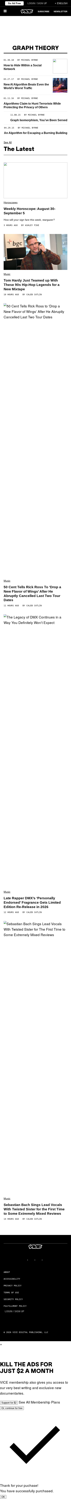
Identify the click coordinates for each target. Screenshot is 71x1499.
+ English (61, 3)
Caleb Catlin (34, 294)
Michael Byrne (29, 60)
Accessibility (12, 1279)
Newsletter (60, 11)
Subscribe (43, 11)
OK (3, 1497)
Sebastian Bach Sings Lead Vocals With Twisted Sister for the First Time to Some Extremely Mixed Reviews (34, 1209)
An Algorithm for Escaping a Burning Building (35, 132)
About (7, 1272)
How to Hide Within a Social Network (23, 67)
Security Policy (13, 1299)
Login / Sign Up (37, 3)
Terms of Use (11, 1292)
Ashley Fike (32, 225)
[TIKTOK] (39, 1260)
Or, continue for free (11, 1408)
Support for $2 (8, 1402)
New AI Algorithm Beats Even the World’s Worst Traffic (26, 86)
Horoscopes (10, 202)
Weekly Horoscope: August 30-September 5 (29, 211)
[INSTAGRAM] (32, 1260)
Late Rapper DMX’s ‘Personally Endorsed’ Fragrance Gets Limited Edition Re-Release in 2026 (32, 902)
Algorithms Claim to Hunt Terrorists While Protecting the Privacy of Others (32, 105)
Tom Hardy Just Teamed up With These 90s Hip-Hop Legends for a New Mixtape (32, 284)
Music (7, 274)
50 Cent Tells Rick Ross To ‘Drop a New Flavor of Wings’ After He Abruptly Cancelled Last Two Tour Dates (32, 593)
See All (8, 142)
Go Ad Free (14, 3)
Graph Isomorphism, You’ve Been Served (38, 120)
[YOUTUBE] (46, 1260)
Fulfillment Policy (15, 1306)
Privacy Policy (12, 1286)
